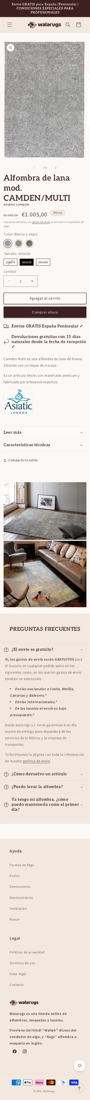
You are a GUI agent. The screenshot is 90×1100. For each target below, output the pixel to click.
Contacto (17, 984)
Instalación (18, 908)
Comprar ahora (45, 312)
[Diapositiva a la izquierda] (34, 167)
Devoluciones (20, 886)
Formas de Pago (22, 865)
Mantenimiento (21, 897)
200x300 (43, 261)
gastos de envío (41, 222)
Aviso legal (18, 974)
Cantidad (10, 271)
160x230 (26, 261)
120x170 (10, 261)
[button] (9, 24)
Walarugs (49, 1091)
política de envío (36, 761)
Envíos (15, 876)
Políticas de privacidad (27, 952)
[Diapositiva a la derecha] (55, 167)
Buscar (15, 919)
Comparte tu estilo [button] (23, 460)
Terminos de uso (22, 963)
